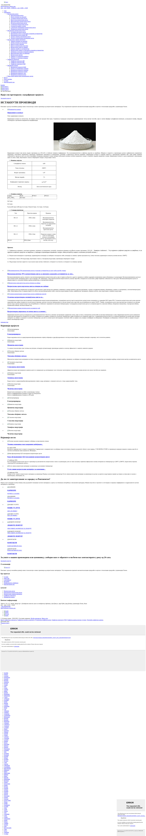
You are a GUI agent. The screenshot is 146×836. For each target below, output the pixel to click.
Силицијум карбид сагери (18, 26)
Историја (6, 581)
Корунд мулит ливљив (17, 44)
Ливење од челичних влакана (19, 58)
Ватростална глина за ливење (19, 47)
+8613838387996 (5, 606)
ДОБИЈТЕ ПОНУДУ (15, 525)
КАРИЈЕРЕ (11, 490)
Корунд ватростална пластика (19, 45)
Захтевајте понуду (6, 98)
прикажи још (4, 322)
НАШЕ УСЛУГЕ (13, 508)
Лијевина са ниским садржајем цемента (22, 52)
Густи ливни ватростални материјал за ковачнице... (26, 469)
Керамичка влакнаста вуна (18, 74)
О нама (6, 80)
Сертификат (7, 580)
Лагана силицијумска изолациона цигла (22, 38)
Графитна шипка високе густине (76, 620)
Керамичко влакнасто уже (18, 73)
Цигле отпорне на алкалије (18, 17)
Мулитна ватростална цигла (19, 23)
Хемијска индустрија (15, 378)
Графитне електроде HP (18, 61)
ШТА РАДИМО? (12, 511)
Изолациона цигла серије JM (19, 35)
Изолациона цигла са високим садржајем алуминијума (26, 33)
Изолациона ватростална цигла (16, 30)
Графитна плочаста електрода (25, 620)
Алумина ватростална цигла (19, 18)
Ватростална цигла (12, 14)
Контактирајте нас (9, 82)
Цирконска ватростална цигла (19, 29)
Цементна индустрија (15, 345)
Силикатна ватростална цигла (19, 24)
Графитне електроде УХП (59, 620)
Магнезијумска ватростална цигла (21, 21)
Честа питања (8, 79)
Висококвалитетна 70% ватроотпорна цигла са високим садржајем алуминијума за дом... (40, 274)
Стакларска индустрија (16, 367)
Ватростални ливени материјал (16, 39)
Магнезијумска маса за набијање (20, 53)
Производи (7, 12)
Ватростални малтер (17, 55)
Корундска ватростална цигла (19, 20)
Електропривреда (14, 334)
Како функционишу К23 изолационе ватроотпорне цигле (28, 457)
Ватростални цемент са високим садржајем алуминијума (27, 50)
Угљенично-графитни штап (43, 620)
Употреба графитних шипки (95, 620)
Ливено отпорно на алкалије (19, 41)
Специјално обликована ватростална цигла (23, 27)
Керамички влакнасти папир (19, 71)
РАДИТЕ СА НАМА (13, 493)
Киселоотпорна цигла (17, 15)
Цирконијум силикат (15, 113)
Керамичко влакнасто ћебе (18, 67)
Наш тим (6, 578)
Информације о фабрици (11, 583)
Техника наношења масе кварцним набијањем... (25, 444)
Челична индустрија (14, 389)
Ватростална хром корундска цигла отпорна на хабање (27, 286)
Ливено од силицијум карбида (19, 56)
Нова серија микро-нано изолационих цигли (20, 76)
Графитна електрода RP (17, 62)
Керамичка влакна (12, 65)
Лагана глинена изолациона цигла (21, 36)
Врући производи (36, 618)
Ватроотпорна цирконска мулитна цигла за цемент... (26, 311)
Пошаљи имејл (5, 623)
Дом (5, 11)
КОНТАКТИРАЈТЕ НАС (14, 546)
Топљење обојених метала (17, 356)
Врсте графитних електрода (9, 620)
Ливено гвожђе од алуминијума (20, 49)
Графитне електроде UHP (18, 64)
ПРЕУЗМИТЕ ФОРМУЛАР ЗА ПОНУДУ (19, 528)
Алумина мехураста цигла (18, 32)
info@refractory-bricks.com (8, 608)
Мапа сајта (45, 618)
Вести (6, 77)
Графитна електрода (13, 59)
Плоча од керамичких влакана (19, 68)
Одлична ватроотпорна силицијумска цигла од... (25, 297)
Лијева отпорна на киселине (19, 42)
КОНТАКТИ (12, 543)
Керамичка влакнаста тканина (19, 70)
